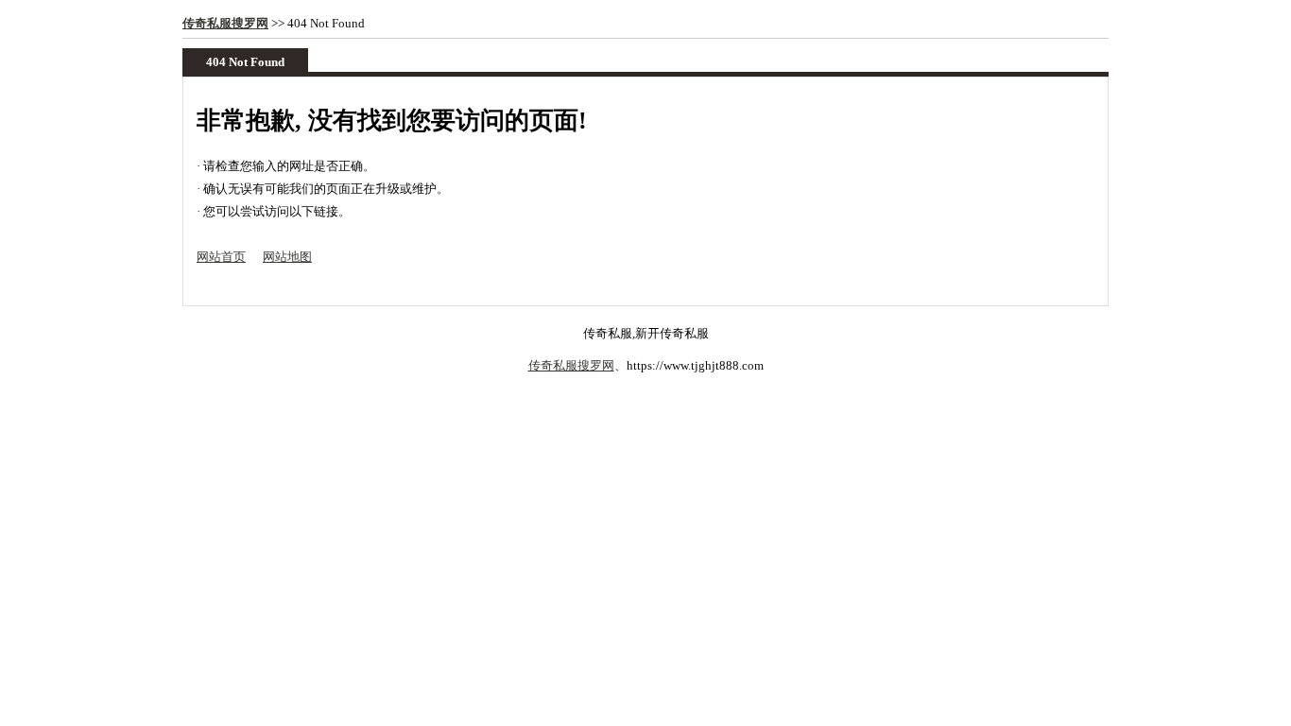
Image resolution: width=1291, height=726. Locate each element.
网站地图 (287, 257)
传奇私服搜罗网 (225, 23)
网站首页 (221, 257)
